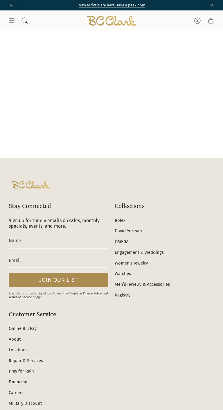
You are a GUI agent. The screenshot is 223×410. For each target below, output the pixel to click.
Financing (18, 381)
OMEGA (122, 241)
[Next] (211, 5)
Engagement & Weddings (139, 252)
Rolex (120, 220)
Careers (16, 392)
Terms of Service (20, 297)
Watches (123, 273)
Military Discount (25, 403)
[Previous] (11, 5)
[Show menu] (11, 20)
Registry (122, 295)
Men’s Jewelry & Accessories (142, 284)
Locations (18, 350)
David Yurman (128, 230)
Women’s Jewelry (131, 263)
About (15, 339)
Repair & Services (26, 360)
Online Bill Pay (23, 328)
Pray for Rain (21, 371)
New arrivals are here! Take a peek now (112, 5)
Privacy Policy (92, 293)
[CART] (210, 20)
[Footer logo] (30, 185)
